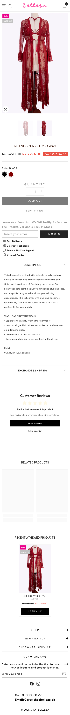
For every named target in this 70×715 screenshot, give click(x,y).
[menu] (4, 6)
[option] (35, 63)
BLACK (4, 174)
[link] (18, 515)
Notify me (35, 611)
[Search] (10, 6)
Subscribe (54, 234)
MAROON (11, 174)
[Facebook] (32, 684)
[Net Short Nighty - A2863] (35, 569)
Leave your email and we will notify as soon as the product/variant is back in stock (35, 224)
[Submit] (64, 674)
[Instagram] (38, 684)
